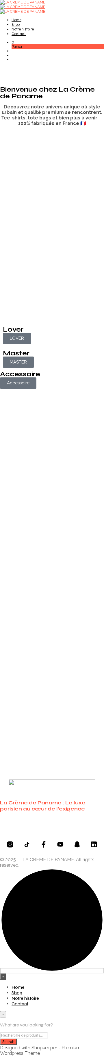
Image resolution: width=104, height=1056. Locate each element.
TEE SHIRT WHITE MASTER (12, 689)
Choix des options (66, 485)
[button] (13, 42)
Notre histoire (23, 29)
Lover (13, 329)
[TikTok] (26, 844)
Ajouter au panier (66, 599)
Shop (16, 24)
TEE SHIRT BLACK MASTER (64, 689)
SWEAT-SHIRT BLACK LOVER (9, 578)
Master (16, 353)
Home (16, 20)
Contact (19, 34)
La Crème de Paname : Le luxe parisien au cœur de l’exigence (43, 806)
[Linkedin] (93, 844)
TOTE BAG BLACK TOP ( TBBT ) (64, 568)
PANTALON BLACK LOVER (64, 457)
